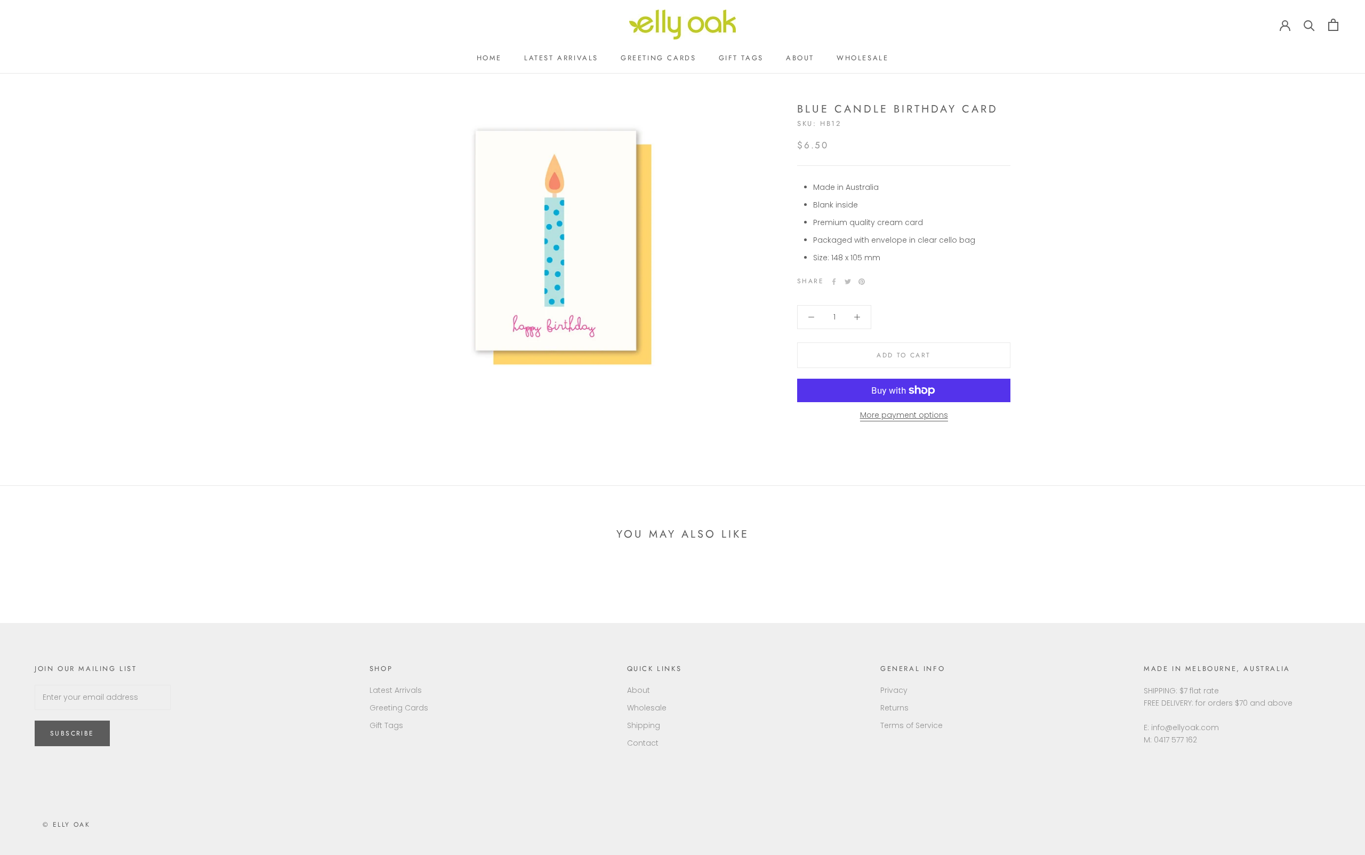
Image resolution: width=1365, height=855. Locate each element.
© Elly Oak (66, 824)
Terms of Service (911, 725)
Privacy (894, 690)
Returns (894, 707)
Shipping (643, 725)
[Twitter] (848, 281)
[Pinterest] (861, 281)
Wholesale (862, 58)
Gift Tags (741, 58)
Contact (643, 743)
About (800, 58)
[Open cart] (1333, 25)
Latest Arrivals (561, 58)
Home (489, 58)
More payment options (904, 415)
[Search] (1309, 24)
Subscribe (72, 733)
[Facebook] (834, 281)
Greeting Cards (658, 58)
